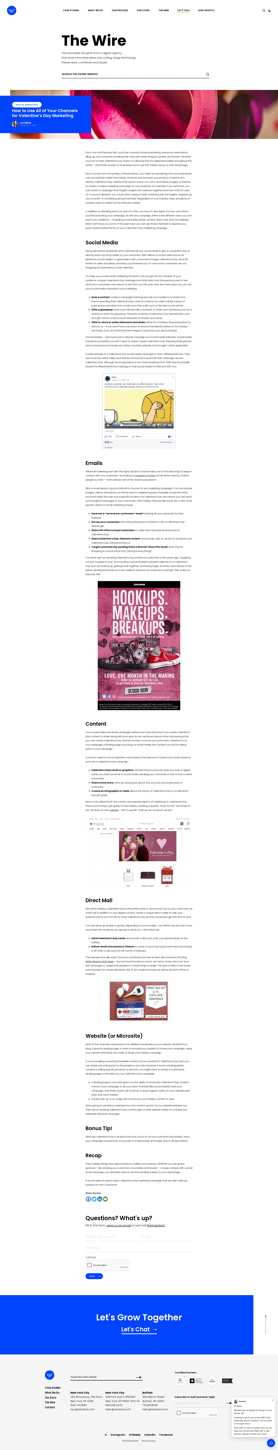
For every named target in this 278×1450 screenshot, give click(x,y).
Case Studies (71, 10)
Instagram (118, 1435)
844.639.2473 (113, 1405)
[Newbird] (11, 10)
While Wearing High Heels (100, 961)
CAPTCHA (91, 1257)
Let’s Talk (184, 10)
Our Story (143, 10)
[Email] (105, 1199)
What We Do (95, 10)
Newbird (134, 1440)
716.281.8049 (150, 1405)
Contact (50, 1407)
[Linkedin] (99, 1199)
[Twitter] (94, 1199)
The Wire (164, 10)
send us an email (119, 1225)
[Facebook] (88, 1199)
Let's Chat (135, 1329)
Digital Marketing (27, 104)
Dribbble (134, 1435)
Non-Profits (206, 10)
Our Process (120, 10)
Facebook (166, 1435)
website (114, 810)
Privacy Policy (149, 1440)
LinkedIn (149, 1435)
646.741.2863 (78, 1405)
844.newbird (156, 1225)
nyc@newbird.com (82, 1409)
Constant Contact (145, 475)
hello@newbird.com (118, 1409)
